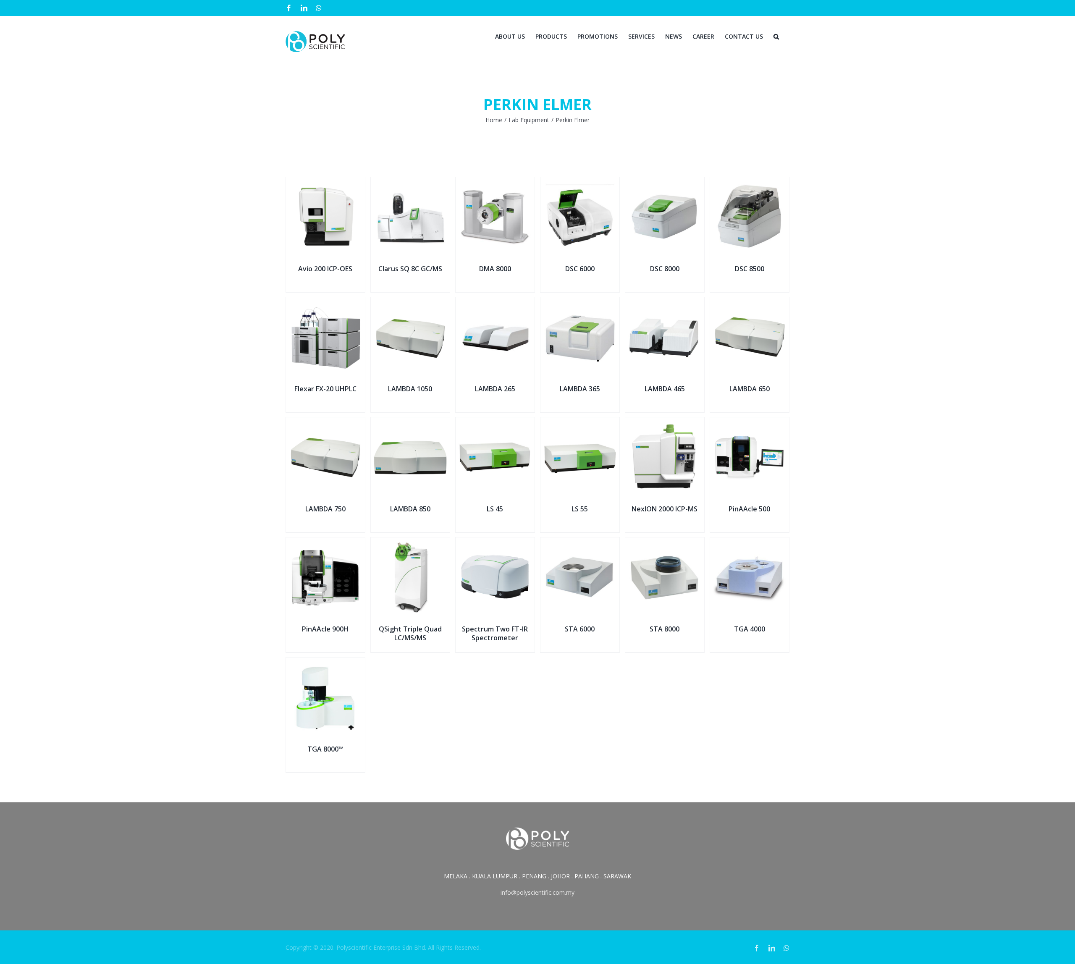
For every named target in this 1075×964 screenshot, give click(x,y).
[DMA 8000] (495, 182)
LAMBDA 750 (325, 508)
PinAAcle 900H (325, 629)
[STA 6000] (579, 543)
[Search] (776, 35)
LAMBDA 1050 (410, 388)
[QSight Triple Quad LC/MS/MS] (410, 543)
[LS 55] (579, 423)
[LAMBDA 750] (325, 423)
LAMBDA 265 (495, 388)
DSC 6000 (580, 268)
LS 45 (495, 508)
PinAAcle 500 (749, 508)
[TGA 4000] (749, 543)
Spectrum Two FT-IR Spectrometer (495, 633)
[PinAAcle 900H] (325, 543)
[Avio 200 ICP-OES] (325, 182)
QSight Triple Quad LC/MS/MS (410, 633)
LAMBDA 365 (580, 388)
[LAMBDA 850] (410, 423)
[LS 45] (495, 423)
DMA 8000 (495, 268)
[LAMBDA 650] (749, 302)
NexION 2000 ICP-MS (664, 508)
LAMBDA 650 (749, 388)
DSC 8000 (664, 268)
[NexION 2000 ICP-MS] (664, 423)
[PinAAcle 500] (749, 423)
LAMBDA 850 (410, 508)
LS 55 (580, 508)
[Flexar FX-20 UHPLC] (325, 302)
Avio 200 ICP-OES (325, 268)
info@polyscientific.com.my (537, 892)
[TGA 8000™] (325, 663)
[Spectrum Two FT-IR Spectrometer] (495, 543)
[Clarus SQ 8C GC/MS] (410, 182)
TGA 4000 (749, 629)
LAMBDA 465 (665, 388)
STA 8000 (664, 629)
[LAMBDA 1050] (410, 302)
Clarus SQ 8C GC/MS (410, 268)
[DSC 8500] (749, 182)
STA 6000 (580, 629)
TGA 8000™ (325, 749)
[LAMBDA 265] (495, 302)
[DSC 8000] (664, 182)
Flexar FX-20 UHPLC (325, 388)
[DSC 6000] (579, 182)
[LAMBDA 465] (664, 302)
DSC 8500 (749, 268)
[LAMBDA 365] (579, 302)
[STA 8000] (664, 543)
